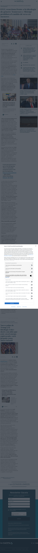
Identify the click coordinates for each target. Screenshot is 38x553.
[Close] (36, 246)
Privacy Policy (24, 306)
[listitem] (19, 263)
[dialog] (19, 276)
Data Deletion (13, 306)
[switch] (31, 265)
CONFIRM (12, 303)
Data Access (19, 306)
